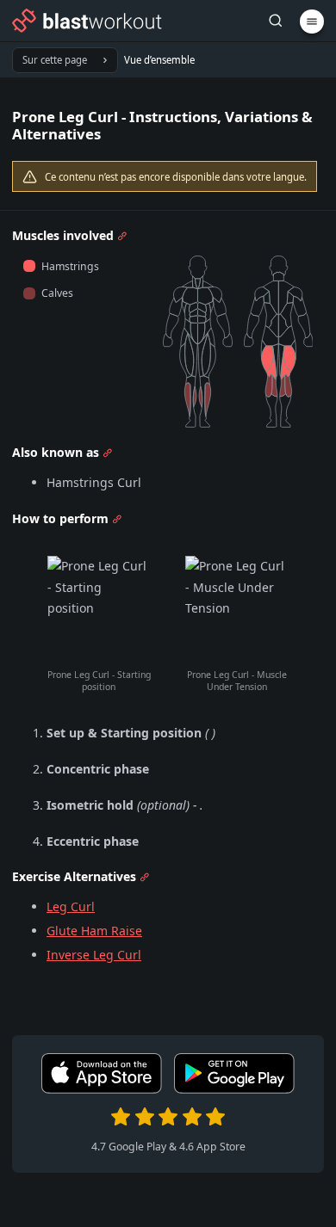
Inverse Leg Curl (94, 954)
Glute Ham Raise (94, 930)
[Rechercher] (276, 21)
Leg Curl (71, 906)
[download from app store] (101, 1090)
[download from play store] (234, 1090)
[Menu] (312, 21)
